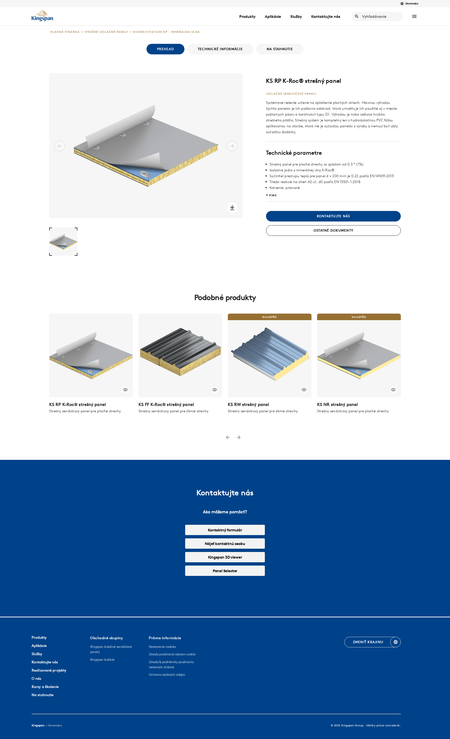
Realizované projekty (49, 670)
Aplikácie (273, 16)
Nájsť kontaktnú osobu (225, 543)
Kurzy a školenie (45, 686)
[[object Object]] (91, 355)
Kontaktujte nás (325, 16)
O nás (36, 678)
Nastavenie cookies (162, 647)
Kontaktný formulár (225, 530)
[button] (414, 16)
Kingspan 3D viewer (225, 557)
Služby (296, 16)
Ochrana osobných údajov (167, 674)
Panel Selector (225, 570)
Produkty (247, 16)
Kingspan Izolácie (102, 659)
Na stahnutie (42, 695)
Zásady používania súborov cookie (172, 654)
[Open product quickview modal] (125, 390)
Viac (273, 195)
